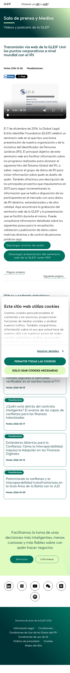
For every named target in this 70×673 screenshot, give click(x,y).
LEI (37, 4)
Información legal (23, 628)
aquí (19, 239)
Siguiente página (53, 276)
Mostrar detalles (48, 351)
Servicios (22, 559)
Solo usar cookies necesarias (35, 370)
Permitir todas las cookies (35, 361)
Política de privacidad (26, 641)
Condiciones (45, 628)
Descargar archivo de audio (25, 245)
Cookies (48, 641)
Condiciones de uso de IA (33, 637)
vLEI (45, 4)
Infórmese (47, 559)
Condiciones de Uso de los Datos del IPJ (33, 632)
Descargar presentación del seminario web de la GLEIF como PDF (34, 256)
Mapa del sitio (33, 645)
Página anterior (15, 272)
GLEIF (7, 4)
